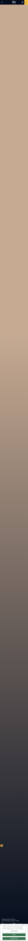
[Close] (25, 925)
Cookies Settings (14, 931)
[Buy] (26, 2)
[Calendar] (22, 2)
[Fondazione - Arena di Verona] (14, 2)
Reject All (14, 934)
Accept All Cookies (14, 938)
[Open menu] (2, 2)
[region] (14, 932)
